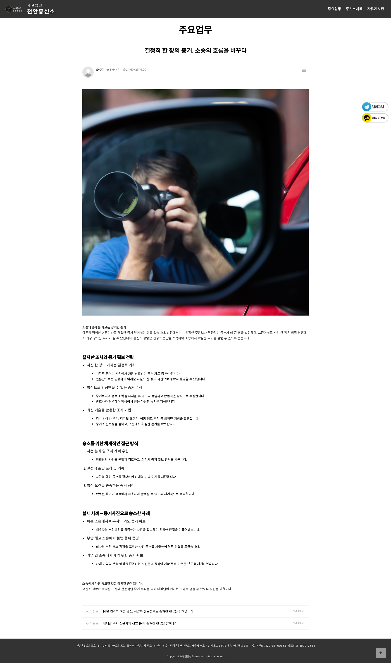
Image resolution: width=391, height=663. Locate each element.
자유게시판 (375, 9)
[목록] (304, 70)
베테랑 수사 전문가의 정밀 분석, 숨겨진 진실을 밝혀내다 (140, 623)
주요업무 (334, 9)
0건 (101, 69)
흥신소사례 (354, 9)
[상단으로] (380, 652)
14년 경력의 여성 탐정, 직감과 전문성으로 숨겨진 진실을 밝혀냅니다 (148, 611)
